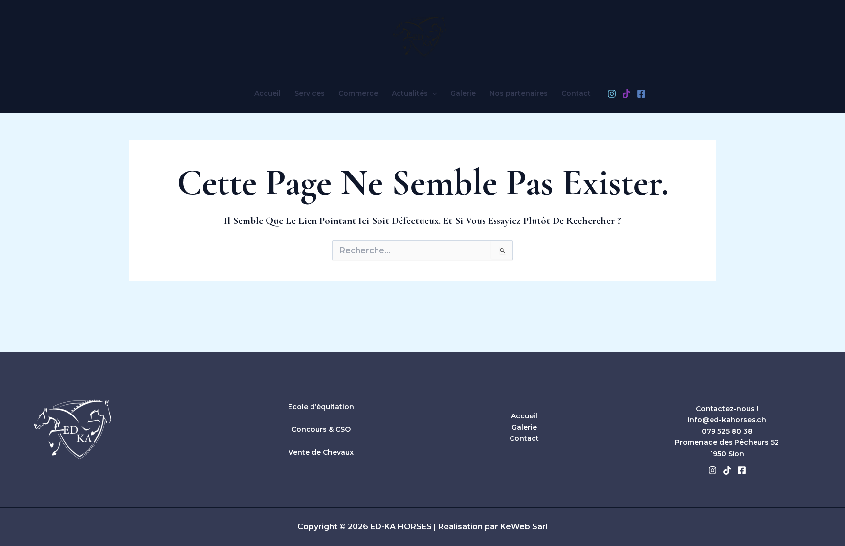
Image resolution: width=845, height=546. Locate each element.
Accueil (267, 93)
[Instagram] (611, 93)
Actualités (410, 93)
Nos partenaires (518, 93)
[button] (432, 93)
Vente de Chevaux (321, 452)
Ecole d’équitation (321, 406)
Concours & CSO (321, 429)
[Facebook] (641, 93)
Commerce (358, 93)
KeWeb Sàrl (524, 526)
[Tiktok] (727, 470)
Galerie (463, 93)
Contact (576, 93)
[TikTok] (626, 93)
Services (309, 93)
